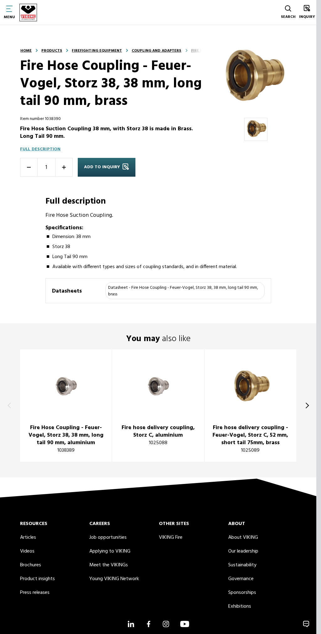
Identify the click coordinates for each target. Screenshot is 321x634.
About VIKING (243, 537)
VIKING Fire (170, 537)
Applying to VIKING (109, 551)
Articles (28, 537)
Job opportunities (108, 537)
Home (26, 51)
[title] (66, 405)
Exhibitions (239, 606)
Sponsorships (242, 593)
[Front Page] (28, 12)
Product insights (37, 579)
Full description (40, 149)
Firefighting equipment (97, 51)
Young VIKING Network (114, 579)
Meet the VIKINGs (108, 565)
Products (51, 51)
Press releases (35, 593)
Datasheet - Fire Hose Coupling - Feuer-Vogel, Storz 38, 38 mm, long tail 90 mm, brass (183, 291)
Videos (27, 551)
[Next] (305, 405)
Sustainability (242, 565)
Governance (241, 579)
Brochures (30, 565)
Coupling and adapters (157, 51)
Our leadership (243, 551)
